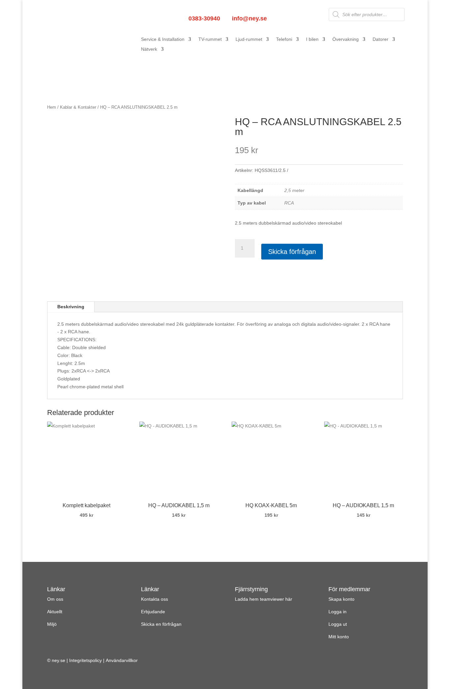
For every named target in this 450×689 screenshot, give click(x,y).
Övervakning (345, 39)
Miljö (52, 624)
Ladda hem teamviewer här (263, 599)
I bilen (312, 39)
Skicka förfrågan (292, 251)
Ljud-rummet (249, 39)
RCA (289, 203)
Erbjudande (153, 611)
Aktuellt (54, 611)
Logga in (337, 611)
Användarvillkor (122, 660)
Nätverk (149, 49)
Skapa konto (341, 599)
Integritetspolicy (85, 660)
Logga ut (337, 624)
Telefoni (284, 39)
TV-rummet (210, 39)
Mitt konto (338, 636)
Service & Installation (162, 39)
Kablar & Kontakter (78, 107)
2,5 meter (294, 190)
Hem (51, 107)
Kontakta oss (154, 599)
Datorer (380, 39)
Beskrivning (70, 306)
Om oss (55, 599)
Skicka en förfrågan (161, 624)
